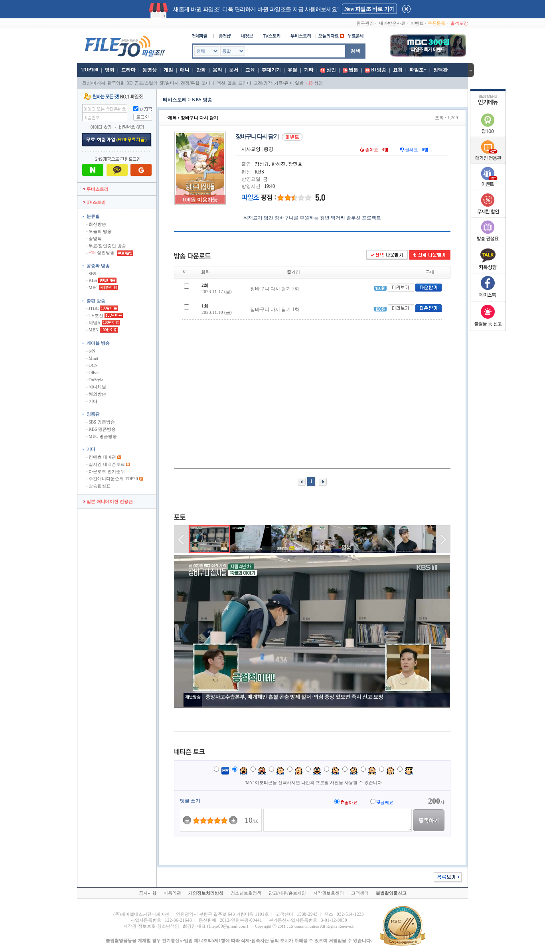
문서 (234, 70)
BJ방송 (378, 70)
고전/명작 (262, 83)
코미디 (208, 83)
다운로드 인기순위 (106, 471)
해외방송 (96, 394)
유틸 (292, 70)
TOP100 (89, 70)
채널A (94, 322)
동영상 (149, 70)
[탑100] (488, 135)
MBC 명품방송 (102, 436)
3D (129, 83)
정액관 (440, 70)
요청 (398, 70)
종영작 (94, 238)
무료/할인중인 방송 (106, 245)
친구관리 (365, 23)
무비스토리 (97, 189)
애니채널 (96, 386)
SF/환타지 (169, 83)
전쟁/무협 (190, 83)
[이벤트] (488, 188)
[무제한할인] (488, 216)
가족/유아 (283, 83)
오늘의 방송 (99, 231)
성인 (331, 70)
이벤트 (417, 23)
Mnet (92, 358)
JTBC (93, 308)
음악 (217, 70)
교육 (250, 70)
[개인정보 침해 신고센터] (488, 328)
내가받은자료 (392, 23)
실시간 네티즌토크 (106, 464)
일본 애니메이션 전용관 (109, 501)
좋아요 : (376, 149)
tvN (91, 351)
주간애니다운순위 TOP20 (112, 478)
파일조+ (418, 70)
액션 (221, 83)
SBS (91, 273)
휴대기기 (271, 70)
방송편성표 (99, 485)
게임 (168, 70)
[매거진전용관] (488, 162)
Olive (93, 372)
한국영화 (116, 83)
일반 (299, 83)
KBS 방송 (202, 99)
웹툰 (353, 70)
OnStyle (95, 379)
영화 (110, 70)
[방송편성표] (488, 244)
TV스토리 (95, 202)
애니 (185, 70)
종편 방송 (96, 300)
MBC (92, 287)
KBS (92, 280)
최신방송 (96, 224)
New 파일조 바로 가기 (369, 9)
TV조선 (95, 315)
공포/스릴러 (146, 83)
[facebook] (488, 300)
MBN (93, 329)
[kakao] (488, 272)
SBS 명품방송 (101, 422)
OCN (92, 365)
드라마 (128, 70)
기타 (309, 70)
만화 (201, 70)
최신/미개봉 (93, 83)
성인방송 (102, 252)
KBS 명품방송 (101, 429)
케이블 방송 (98, 343)
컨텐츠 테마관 (102, 457)
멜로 (231, 83)
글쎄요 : (416, 149)
